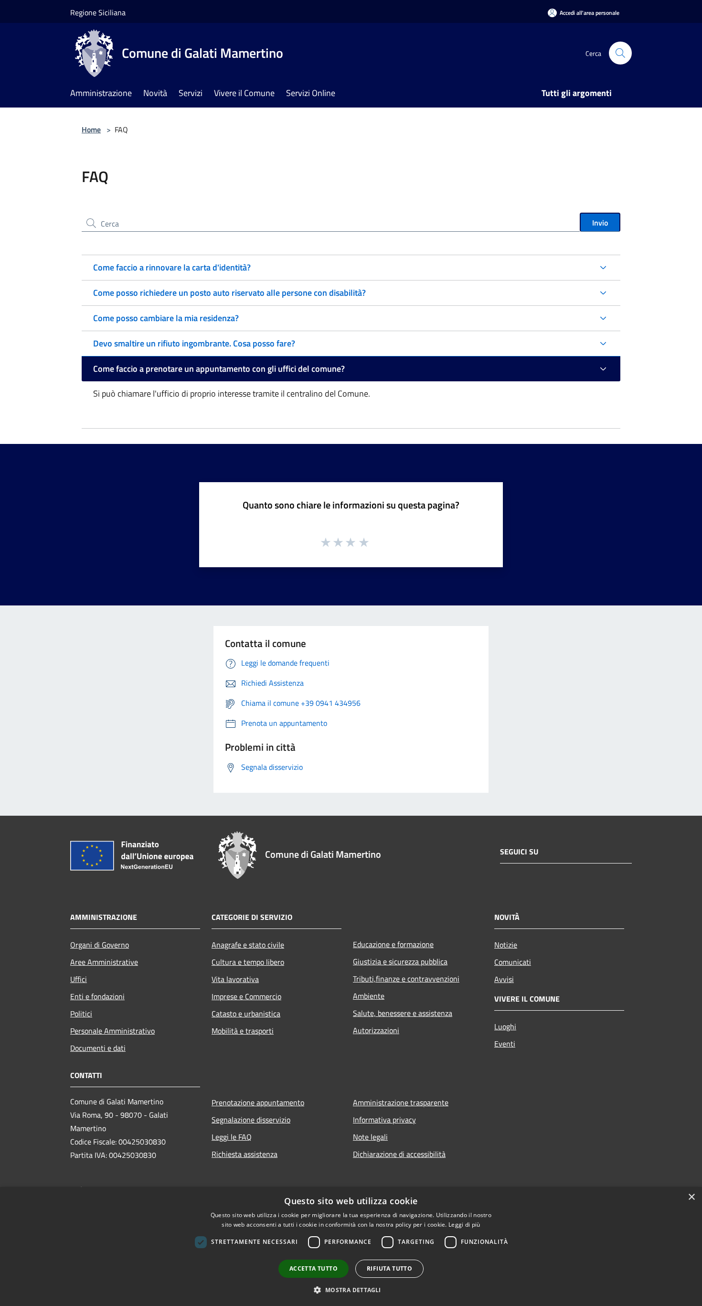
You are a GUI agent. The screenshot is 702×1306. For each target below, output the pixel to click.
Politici (81, 1013)
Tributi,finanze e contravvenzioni (406, 978)
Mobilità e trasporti (243, 1030)
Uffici (78, 979)
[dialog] (351, 1246)
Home (91, 129)
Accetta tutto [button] (313, 1268)
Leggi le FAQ (232, 1137)
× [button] (691, 1197)
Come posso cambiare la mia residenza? (166, 318)
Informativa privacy (384, 1119)
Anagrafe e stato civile (248, 944)
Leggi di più (464, 1224)
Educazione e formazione (393, 944)
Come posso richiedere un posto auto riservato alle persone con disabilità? (229, 292)
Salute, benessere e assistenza (402, 1013)
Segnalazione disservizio (251, 1119)
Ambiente (368, 996)
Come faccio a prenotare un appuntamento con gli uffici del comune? (219, 368)
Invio (600, 222)
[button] (351, 1290)
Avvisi (504, 979)
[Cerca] (620, 53)
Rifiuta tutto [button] (389, 1268)
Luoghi (505, 1026)
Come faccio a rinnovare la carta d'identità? (172, 267)
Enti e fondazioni (97, 996)
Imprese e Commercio (246, 996)
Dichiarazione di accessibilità (399, 1154)
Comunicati (512, 962)
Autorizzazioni (376, 1030)
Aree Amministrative (104, 962)
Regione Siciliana (98, 12)
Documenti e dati (98, 1048)
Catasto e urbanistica (246, 1013)
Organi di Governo (99, 944)
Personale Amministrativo (112, 1030)
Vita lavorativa (235, 979)
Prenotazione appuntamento (258, 1102)
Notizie (505, 944)
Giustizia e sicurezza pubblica (400, 961)
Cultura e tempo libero (248, 962)
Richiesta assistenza (244, 1154)
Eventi (504, 1043)
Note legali (370, 1137)
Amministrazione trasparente (400, 1102)
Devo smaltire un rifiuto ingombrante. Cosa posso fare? (194, 343)
